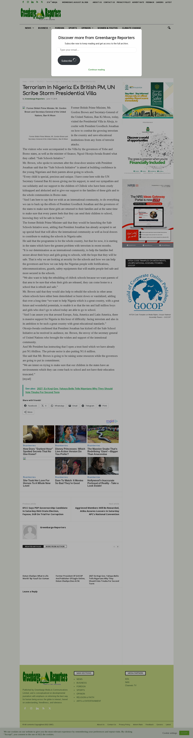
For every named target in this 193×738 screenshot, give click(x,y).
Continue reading (96, 69)
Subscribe (67, 61)
